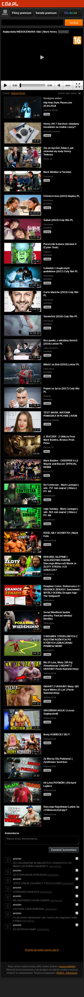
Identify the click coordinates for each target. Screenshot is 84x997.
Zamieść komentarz (63, 849)
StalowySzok (18, 93)
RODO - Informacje (66, 973)
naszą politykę (67, 966)
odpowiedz (55, 866)
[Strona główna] (10, 4)
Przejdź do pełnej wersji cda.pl (42, 950)
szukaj (74, 22)
